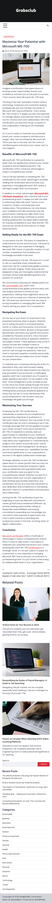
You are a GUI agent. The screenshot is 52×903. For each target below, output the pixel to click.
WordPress (40, 899)
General (5, 845)
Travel (5, 885)
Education (8, 37)
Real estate (7, 862)
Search (5, 760)
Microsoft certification (13, 536)
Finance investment (10, 836)
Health (5, 849)
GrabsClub (25, 896)
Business (6, 818)
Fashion (5, 832)
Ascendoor (16, 899)
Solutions (6, 871)
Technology (7, 880)
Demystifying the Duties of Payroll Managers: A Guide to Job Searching (24, 682)
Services (5, 867)
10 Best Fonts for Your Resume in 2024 (20, 625)
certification (34, 547)
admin (6, 51)
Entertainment (8, 827)
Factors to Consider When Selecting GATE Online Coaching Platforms (25, 740)
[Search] (48, 25)
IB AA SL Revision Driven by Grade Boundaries (21, 782)
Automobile (7, 814)
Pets (4, 858)
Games (5, 840)
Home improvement (11, 854)
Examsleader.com (14, 285)
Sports (5, 876)
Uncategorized (8, 889)
